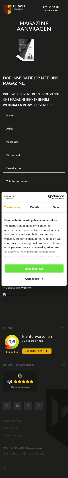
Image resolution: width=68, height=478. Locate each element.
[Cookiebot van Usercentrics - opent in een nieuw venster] (48, 197)
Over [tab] (56, 207)
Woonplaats (13, 155)
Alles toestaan (34, 268)
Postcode (12, 141)
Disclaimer (10, 428)
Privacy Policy (12, 435)
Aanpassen (32, 278)
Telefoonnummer (17, 181)
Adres (10, 128)
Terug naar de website (51, 9)
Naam (10, 115)
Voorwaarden (12, 421)
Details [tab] (34, 207)
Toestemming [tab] (12, 207)
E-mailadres (13, 168)
